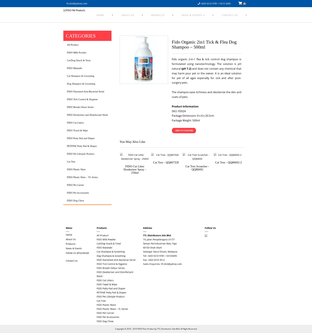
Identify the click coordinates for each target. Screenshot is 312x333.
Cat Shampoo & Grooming (80, 76)
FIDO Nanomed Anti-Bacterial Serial (85, 91)
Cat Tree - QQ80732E (166, 162)
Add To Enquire (184, 130)
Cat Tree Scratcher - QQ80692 (197, 168)
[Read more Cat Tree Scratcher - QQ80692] (197, 157)
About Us (127, 15)
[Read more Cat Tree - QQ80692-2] (228, 155)
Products (158, 15)
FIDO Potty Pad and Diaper (81, 138)
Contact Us (230, 15)
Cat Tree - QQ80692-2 (228, 162)
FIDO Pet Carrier (75, 185)
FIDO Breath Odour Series (80, 107)
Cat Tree (71, 161)
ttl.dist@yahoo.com (76, 3)
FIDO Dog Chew (75, 200)
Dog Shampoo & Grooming (81, 83)
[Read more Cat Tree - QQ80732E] (166, 155)
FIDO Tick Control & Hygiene (82, 99)
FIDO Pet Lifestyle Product (80, 154)
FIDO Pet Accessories (78, 192)
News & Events (192, 15)
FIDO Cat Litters (75, 122)
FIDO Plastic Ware (76, 169)
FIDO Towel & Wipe (77, 130)
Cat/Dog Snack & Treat (79, 60)
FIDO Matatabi (74, 68)
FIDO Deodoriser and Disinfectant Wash (87, 115)
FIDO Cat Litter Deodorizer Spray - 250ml (135, 169)
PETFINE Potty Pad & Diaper (82, 146)
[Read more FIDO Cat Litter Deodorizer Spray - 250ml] (135, 157)
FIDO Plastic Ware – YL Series (82, 177)
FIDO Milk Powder (76, 52)
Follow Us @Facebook (77, 252)
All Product (72, 44)
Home (100, 15)
